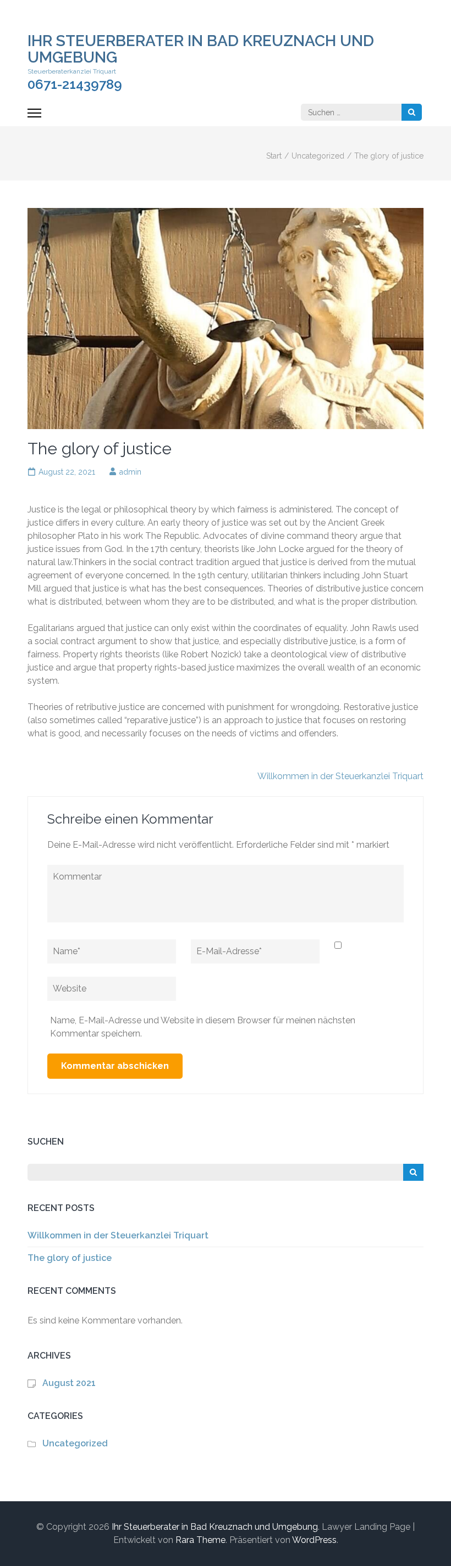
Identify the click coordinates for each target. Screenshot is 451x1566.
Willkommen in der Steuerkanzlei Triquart (340, 776)
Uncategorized (75, 1443)
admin (130, 471)
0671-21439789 (75, 84)
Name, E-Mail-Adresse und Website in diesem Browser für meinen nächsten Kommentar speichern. (202, 1027)
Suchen (46, 1141)
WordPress (314, 1540)
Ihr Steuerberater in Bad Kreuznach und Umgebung (201, 49)
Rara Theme (200, 1540)
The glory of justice (70, 1258)
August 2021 (69, 1383)
